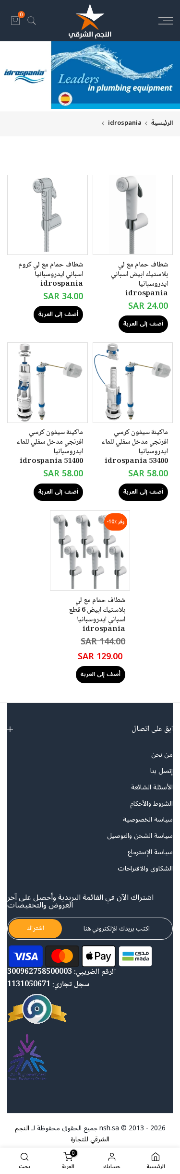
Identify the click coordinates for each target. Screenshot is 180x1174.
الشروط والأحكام (151, 804)
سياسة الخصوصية (148, 819)
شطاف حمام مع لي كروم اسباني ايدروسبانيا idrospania (50, 274)
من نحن (162, 755)
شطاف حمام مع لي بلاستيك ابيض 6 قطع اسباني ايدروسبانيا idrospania (97, 615)
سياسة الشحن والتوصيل (140, 836)
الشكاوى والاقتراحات (145, 868)
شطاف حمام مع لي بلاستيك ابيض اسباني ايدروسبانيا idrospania (139, 279)
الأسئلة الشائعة (152, 787)
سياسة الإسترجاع (150, 852)
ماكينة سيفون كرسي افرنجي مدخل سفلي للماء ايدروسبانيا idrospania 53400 (134, 447)
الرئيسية (162, 123)
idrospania (125, 123)
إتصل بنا (161, 771)
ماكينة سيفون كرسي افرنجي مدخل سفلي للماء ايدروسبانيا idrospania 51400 (49, 447)
